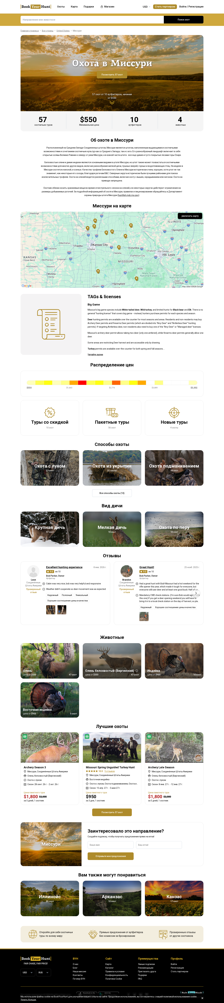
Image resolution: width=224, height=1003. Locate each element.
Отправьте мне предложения (111, 856)
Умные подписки (146, 964)
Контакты (78, 975)
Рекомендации (145, 968)
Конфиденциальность (116, 975)
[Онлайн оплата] (25, 736)
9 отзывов (110, 771)
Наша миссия (79, 971)
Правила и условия (114, 971)
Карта (108, 964)
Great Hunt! (146, 567)
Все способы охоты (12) (112, 493)
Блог (75, 968)
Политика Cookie (113, 979)
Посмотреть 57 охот (112, 74)
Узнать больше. (28, 999)
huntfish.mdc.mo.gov (128, 195)
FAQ (140, 979)
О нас (75, 964)
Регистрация (195, 6)
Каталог (109, 968)
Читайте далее (95, 354)
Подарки (142, 975)
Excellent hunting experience (64, 567)
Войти (182, 6)
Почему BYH (79, 979)
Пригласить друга (147, 971)
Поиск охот (184, 19)
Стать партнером (165, 6)
